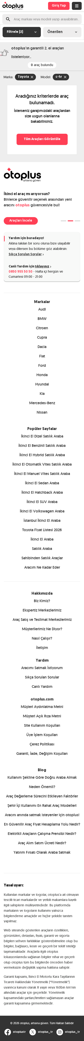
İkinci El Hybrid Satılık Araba (42, 454)
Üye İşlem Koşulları (42, 734)
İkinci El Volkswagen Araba (42, 511)
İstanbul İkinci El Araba (42, 520)
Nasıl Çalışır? (42, 638)
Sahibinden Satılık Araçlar (42, 558)
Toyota (23, 77)
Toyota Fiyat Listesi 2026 (42, 529)
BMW (42, 318)
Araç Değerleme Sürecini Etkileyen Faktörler (42, 796)
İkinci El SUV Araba (42, 501)
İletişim (42, 647)
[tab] (63, 220)
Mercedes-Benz (42, 402)
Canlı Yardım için (29, 266)
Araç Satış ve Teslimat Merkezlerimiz (42, 619)
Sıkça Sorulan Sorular (25, 254)
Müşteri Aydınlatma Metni (42, 706)
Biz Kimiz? (42, 600)
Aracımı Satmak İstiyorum (42, 667)
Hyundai (42, 384)
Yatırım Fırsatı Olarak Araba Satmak (42, 852)
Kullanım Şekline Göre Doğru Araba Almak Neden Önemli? (42, 782)
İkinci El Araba (42, 539)
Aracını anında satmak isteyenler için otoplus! (42, 814)
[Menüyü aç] (77, 6)
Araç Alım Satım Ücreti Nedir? (42, 843)
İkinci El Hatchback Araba (42, 492)
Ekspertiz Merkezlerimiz (42, 610)
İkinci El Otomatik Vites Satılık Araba (42, 464)
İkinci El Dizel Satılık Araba (42, 436)
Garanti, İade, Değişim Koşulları (42, 753)
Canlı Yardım (42, 686)
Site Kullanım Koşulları (42, 725)
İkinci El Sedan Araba (42, 483)
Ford (42, 365)
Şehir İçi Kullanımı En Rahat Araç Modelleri (42, 805)
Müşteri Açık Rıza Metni (42, 716)
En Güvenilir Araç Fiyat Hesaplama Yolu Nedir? (42, 824)
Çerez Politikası (42, 744)
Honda (42, 374)
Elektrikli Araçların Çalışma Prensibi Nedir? (42, 833)
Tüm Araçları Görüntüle (42, 139)
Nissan (42, 412)
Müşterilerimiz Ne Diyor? (42, 628)
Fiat (42, 356)
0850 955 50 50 (20, 272)
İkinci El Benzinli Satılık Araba (42, 445)
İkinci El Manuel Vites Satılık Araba (42, 473)
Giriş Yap (59, 5)
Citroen (42, 328)
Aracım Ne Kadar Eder (42, 567)
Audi (42, 309)
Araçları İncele (20, 220)
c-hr (59, 77)
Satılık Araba (42, 548)
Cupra (42, 337)
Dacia (42, 346)
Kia (42, 393)
